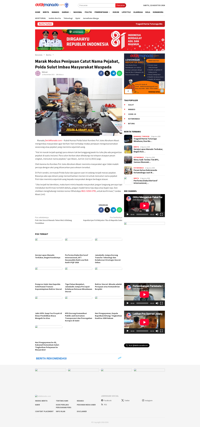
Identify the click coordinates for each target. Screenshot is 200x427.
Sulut (131, 105)
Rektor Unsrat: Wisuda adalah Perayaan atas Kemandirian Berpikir (108, 286)
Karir (37, 405)
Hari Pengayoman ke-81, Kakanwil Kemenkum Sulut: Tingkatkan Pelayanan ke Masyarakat (47, 346)
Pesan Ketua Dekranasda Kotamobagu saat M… (145, 171)
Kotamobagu (134, 119)
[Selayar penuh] (161, 214)
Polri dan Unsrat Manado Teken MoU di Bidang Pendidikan (53, 220)
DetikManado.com (53, 140)
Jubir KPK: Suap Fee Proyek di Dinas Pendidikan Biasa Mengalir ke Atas (48, 315)
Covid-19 (132, 114)
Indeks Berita (41, 401)
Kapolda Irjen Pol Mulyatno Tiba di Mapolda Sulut (102, 218)
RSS (105, 404)
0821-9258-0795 (88, 191)
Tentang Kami (62, 401)
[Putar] (127, 214)
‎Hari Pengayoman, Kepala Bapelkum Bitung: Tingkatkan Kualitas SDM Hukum (108, 315)
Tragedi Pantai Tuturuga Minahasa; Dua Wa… (145, 140)
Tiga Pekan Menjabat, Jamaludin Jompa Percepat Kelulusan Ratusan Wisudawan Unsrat (78, 288)
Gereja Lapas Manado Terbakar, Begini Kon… (148, 150)
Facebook (107, 400)
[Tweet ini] (107, 73)
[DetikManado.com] (52, 5)
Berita (136, 147)
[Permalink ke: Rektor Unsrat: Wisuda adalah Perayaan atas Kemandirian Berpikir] (108, 274)
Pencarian (121, 5)
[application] (144, 205)
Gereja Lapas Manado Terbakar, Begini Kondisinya (47, 256)
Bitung (131, 123)
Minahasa (137, 136)
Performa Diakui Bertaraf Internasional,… (145, 181)
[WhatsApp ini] (119, 73)
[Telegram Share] (113, 73)
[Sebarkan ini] (101, 73)
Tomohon (145, 136)
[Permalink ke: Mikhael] (38, 73)
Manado (131, 109)
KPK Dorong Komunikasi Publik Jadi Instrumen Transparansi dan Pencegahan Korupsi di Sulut (78, 317)
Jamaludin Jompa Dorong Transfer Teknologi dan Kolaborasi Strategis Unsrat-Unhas (108, 259)
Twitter (127, 400)
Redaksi (80, 401)
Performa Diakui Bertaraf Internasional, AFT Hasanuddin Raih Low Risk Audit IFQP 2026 (76, 259)
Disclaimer (82, 411)
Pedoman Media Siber (86, 405)
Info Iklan (60, 411)
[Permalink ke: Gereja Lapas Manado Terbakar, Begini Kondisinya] (48, 245)
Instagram (149, 400)
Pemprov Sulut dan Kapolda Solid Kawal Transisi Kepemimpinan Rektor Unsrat (48, 286)
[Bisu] (157, 214)
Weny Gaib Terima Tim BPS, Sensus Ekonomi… (146, 160)
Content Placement (44, 411)
